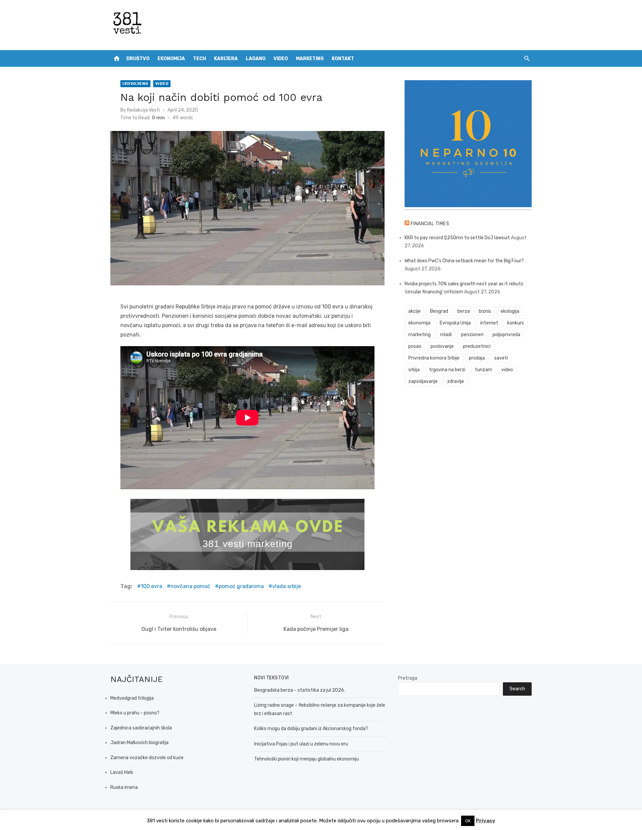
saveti (501, 358)
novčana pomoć (190, 586)
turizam (483, 370)
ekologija (510, 311)
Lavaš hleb (121, 772)
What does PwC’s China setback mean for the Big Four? (464, 261)
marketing (419, 334)
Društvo (137, 58)
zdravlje (455, 381)
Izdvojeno (135, 83)
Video (281, 58)
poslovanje (442, 346)
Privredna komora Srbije (433, 358)
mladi (446, 334)
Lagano (255, 58)
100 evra (151, 586)
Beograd (439, 311)
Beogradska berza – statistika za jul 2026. (299, 690)
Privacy (485, 821)
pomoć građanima (241, 586)
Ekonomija (171, 58)
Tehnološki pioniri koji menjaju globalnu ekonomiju (306, 759)
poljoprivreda (506, 334)
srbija (414, 370)
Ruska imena (124, 787)
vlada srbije (286, 586)
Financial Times (430, 224)
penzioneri (472, 334)
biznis (485, 311)
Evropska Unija (455, 323)
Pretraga (407, 678)
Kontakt (343, 58)
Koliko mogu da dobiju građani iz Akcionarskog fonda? (311, 728)
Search (517, 689)
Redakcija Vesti (143, 110)
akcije (414, 311)
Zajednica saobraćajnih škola (141, 728)
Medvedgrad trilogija (132, 698)
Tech (199, 58)
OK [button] (467, 820)
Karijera (226, 58)
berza (463, 311)
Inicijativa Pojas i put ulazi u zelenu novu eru (301, 744)
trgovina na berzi (447, 370)
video (507, 370)
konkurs (515, 323)
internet (489, 323)
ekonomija (419, 323)
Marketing (310, 58)
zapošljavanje (423, 381)
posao (414, 346)
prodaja (477, 358)
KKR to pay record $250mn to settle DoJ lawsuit (457, 238)
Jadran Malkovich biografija (139, 742)
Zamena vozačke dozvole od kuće (147, 757)
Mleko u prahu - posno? (134, 713)
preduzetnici (477, 346)
